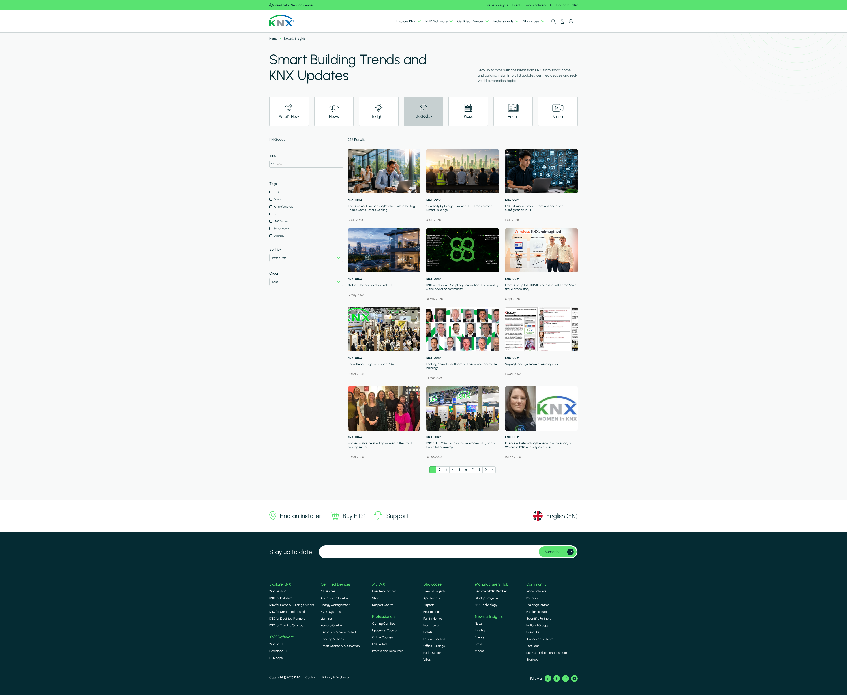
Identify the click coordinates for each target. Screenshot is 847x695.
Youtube (574, 678)
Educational (432, 612)
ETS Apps (276, 658)
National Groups (537, 625)
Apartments (432, 598)
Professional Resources (387, 651)
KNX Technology (486, 605)
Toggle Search (553, 21)
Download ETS (279, 651)
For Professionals (283, 206)
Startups (532, 659)
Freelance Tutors (537, 612)
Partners (532, 598)
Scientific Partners (538, 618)
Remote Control (332, 625)
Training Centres (537, 605)
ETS (276, 192)
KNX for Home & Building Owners (291, 605)
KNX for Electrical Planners (287, 618)
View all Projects (435, 591)
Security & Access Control (338, 632)
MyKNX (378, 584)
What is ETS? (278, 644)
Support (397, 516)
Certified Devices (336, 584)
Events (517, 5)
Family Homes (433, 618)
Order (274, 273)
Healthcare (431, 625)
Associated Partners (539, 639)
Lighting (326, 618)
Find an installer (300, 516)
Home (273, 39)
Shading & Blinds (332, 639)
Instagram (565, 678)
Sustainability (281, 228)
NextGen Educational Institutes (547, 653)
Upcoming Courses (385, 630)
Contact (311, 677)
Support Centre (302, 5)
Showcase (433, 584)
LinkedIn (548, 678)
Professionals (383, 616)
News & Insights (497, 5)
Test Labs (532, 646)
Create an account (385, 591)
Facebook (556, 678)
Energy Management (335, 605)
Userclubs (532, 632)
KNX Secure (281, 221)
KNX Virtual (379, 644)
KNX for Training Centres (286, 625)
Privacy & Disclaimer (336, 677)
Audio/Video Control (335, 598)
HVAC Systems (331, 612)
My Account (562, 21)
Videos (479, 651)
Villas (427, 659)
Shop (375, 598)
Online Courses (382, 637)
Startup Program (486, 598)
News (478, 624)
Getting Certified (383, 624)
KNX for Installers (280, 598)
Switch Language (571, 21)
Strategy (279, 235)
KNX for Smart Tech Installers (289, 612)
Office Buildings (434, 646)
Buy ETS (354, 516)
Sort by (275, 249)
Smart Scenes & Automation (340, 646)
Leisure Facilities (434, 639)
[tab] (289, 111)
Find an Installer (567, 5)
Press (478, 644)
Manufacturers (536, 591)
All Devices (328, 591)
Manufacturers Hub (539, 5)
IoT (276, 213)
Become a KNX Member (491, 591)
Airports (429, 605)
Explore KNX (280, 584)
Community (536, 584)
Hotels (428, 632)
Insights (480, 630)
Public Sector (432, 653)
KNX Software (281, 637)
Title (272, 156)
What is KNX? (278, 591)
